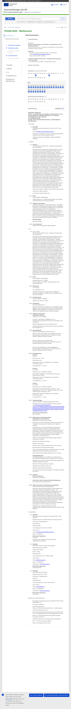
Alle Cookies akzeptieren (36, 695)
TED (5, 27)
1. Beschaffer (9, 65)
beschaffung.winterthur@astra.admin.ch (41, 54)
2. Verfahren (9, 68)
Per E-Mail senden (12, 55)
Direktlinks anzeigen (13, 48)
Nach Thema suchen (49, 21)
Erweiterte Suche (31, 21)
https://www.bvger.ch (45, 564)
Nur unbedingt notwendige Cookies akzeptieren (56, 695)
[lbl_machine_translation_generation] (45, 96)
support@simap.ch (40, 586)
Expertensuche (39, 21)
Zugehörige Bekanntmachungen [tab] (12, 38)
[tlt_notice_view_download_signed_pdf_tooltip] (36, 75)
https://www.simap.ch (45, 590)
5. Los (7, 72)
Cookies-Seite (9, 698)
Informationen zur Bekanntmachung (10, 80)
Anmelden (55, 4)
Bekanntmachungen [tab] (9, 35)
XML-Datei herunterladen (14, 45)
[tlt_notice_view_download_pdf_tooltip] (29, 87)
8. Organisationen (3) (11, 75)
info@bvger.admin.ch (41, 560)
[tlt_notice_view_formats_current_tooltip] (63, 108)
